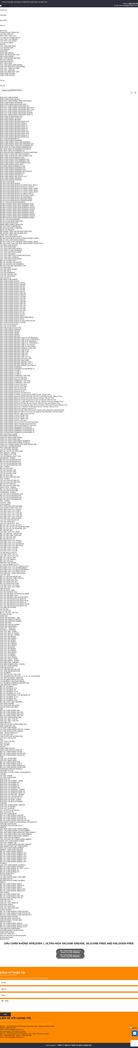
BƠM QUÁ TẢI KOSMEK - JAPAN (11, 781)
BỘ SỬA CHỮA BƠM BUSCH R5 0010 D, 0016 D (17, 187)
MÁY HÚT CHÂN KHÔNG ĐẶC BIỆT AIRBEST (15, 844)
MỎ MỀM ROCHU (6, 879)
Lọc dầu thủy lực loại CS (8, 552)
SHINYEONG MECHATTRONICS (11, 769)
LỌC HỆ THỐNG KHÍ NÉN (9, 449)
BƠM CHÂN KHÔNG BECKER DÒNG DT (14, 128)
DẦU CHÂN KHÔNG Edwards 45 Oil (12, 391)
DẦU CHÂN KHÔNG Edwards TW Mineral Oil (15, 393)
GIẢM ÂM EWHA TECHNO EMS (11, 920)
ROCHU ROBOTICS (7, 873)
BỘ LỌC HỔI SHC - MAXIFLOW (11, 533)
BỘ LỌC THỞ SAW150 (8, 559)
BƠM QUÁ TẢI (5, 779)
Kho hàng (3, 30)
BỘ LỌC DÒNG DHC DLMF (9, 583)
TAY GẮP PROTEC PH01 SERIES (11, 731)
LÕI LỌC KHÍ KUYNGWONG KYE (11, 494)
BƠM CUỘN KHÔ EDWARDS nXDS (12, 157)
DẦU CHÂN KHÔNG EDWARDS (11, 367)
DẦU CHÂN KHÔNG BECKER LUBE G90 (14, 353)
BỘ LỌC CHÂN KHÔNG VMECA (11, 887)
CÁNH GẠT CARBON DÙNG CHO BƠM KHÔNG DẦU (18, 444)
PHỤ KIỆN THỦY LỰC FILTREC (11, 542)
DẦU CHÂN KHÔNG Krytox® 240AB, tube (14, 415)
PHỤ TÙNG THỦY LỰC (8, 36)
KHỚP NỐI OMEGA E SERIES (10, 619)
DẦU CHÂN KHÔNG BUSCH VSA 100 (13, 298)
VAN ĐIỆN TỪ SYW (6, 770)
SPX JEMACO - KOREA (8, 453)
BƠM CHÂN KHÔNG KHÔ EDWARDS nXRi (14, 161)
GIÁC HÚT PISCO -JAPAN (9, 659)
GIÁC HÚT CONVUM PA (8, 813)
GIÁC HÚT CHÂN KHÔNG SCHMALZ (12, 865)
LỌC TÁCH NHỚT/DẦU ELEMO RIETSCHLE (15, 255)
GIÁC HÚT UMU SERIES (8, 657)
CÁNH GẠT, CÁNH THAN (8, 235)
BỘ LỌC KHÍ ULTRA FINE (9, 489)
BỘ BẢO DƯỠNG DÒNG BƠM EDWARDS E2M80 (17, 218)
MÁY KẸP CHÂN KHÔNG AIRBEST (12, 848)
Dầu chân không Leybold (8, 434)
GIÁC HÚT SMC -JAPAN (8, 631)
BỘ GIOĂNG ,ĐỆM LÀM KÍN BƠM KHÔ (13, 233)
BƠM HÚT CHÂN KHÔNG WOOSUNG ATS (14, 106)
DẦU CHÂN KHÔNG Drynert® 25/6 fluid (13, 379)
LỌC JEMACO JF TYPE (8, 454)
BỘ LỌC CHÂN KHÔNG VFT (10, 870)
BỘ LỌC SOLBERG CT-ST (9, 691)
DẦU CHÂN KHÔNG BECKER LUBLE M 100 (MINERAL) (19, 338)
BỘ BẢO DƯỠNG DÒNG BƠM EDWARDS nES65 (17, 205)
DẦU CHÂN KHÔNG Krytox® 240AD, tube (14, 418)
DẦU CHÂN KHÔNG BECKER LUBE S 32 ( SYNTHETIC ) (19, 343)
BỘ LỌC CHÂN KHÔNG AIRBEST (11, 851)
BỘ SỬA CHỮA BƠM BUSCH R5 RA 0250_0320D (17, 195)
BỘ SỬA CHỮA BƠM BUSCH (10, 183)
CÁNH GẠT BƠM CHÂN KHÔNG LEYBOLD (15, 442)
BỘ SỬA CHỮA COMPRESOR (10, 226)
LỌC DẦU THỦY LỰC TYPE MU (11, 516)
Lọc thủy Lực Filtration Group (10, 37)
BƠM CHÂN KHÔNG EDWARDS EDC (13, 168)
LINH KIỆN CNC (5, 722)
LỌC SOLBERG (5, 673)
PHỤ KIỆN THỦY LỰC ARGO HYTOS (13, 571)
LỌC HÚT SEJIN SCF (7, 521)
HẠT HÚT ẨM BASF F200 (9, 595)
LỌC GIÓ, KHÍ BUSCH (7, 276)
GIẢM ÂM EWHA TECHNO (9, 916)
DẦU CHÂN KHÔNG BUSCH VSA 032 (13, 295)
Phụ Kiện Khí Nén (6, 614)
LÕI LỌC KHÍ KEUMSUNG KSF (10, 465)
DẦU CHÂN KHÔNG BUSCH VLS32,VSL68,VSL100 (17, 321)
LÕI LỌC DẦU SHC (6, 734)
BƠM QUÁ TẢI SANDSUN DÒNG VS (12, 793)
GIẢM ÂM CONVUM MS (8, 824)
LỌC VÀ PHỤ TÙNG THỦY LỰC (11, 508)
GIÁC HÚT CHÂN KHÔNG (9, 666)
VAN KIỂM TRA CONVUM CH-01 (11, 825)
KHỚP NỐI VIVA (5, 623)
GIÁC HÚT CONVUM (7, 70)
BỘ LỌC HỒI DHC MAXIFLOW (10, 576)
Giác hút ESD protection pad (9, 810)
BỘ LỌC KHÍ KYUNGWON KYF (10, 496)
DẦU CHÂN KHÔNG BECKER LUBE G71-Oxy (15, 357)
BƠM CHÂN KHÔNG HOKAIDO (10, 178)
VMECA (2, 882)
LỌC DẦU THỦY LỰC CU (8, 554)
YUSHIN (3, 774)
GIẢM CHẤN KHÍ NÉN (7, 73)
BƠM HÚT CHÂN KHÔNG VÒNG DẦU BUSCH (16, 101)
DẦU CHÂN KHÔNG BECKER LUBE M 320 (14, 350)
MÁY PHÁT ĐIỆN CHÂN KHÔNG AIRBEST (14, 829)
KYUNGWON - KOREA (8, 492)
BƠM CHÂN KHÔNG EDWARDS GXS (13, 169)
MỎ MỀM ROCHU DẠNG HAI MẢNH (12, 880)
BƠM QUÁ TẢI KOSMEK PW (10, 788)
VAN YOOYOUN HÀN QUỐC (10, 705)
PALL (2, 740)
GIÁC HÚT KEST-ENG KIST (9, 908)
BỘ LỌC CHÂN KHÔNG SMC (10, 710)
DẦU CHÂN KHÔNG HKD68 (9, 333)
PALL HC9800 (4, 745)
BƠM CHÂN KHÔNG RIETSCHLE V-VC (13, 176)
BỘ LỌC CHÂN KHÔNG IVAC (10, 894)
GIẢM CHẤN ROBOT (7, 932)
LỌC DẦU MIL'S (5, 271)
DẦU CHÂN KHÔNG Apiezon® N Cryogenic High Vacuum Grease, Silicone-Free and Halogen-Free (33, 405)
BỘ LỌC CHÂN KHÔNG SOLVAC (11, 752)
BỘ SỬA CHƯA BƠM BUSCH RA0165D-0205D (16, 199)
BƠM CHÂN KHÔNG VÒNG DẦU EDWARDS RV (16, 145)
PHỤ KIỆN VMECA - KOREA (9, 661)
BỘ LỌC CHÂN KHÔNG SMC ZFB (11, 714)
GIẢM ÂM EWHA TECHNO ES (10, 918)
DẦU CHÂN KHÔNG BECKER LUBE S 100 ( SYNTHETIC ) (20, 339)
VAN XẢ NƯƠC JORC (7, 590)
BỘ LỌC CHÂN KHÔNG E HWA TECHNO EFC (16, 915)
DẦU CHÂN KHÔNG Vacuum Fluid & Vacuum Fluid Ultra (19, 422)
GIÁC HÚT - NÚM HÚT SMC (9, 68)
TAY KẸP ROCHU (6, 875)
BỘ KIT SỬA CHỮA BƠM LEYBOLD (12, 240)
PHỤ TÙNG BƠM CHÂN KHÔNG (11, 65)
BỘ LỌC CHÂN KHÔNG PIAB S (10, 764)
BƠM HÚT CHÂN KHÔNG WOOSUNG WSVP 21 (16, 114)
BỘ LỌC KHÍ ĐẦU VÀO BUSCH (10, 262)
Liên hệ (2, 85)
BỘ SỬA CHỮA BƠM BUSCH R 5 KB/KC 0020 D (16, 193)
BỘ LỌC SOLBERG (6, 686)
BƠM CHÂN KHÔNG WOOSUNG (11, 102)
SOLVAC (3, 746)
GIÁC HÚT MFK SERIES (8, 645)
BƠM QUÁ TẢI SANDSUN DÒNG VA (12, 791)
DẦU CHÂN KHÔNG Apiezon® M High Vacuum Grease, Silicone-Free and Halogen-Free (30, 403)
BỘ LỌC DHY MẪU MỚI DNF (10, 477)
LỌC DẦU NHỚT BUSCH (8, 269)
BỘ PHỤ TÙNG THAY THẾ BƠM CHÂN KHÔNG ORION (19, 242)
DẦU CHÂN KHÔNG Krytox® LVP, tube (13, 420)
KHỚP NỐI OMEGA (6, 53)
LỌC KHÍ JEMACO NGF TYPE (10, 456)
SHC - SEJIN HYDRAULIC (9, 733)
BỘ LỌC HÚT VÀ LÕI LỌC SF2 (10, 525)
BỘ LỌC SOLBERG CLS (8, 688)
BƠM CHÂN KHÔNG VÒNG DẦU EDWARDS (15, 142)
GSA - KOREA (5, 479)
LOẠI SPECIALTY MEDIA (8, 685)
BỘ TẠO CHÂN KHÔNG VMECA (11, 884)
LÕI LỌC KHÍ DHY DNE (8, 473)
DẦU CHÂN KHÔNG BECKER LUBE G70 (14, 355)
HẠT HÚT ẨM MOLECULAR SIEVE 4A (13, 599)
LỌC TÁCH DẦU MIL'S (8, 254)
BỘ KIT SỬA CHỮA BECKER (10, 219)
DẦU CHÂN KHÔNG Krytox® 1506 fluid (13, 377)
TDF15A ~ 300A (5, 503)
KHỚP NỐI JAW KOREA (8, 626)
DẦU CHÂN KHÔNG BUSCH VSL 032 (12, 307)
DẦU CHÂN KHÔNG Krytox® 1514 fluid (13, 384)
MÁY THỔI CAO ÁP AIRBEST (10, 837)
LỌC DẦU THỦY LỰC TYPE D (10, 511)
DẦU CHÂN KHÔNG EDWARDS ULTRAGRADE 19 (17, 429)
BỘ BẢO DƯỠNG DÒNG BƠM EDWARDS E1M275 (17, 216)
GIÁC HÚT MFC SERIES (8, 643)
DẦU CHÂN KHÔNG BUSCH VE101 (12, 319)
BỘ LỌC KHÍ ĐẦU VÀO (8, 260)
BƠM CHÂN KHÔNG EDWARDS (11, 140)
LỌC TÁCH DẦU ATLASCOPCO (11, 259)
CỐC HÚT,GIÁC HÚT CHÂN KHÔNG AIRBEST (16, 839)
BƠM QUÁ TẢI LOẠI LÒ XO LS (10, 798)
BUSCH (2, 44)
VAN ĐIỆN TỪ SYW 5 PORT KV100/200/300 (15, 772)
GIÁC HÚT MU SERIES (8, 650)
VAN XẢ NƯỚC (5, 588)
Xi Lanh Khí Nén (5, 611)
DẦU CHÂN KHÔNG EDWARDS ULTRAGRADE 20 (17, 430)
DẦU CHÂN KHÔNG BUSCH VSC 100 (13, 305)
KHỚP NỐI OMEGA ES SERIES (11, 621)
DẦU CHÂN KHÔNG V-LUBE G (10, 372)
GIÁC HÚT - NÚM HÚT (8, 628)
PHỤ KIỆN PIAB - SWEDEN (9, 662)
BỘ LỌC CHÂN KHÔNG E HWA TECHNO (14, 911)
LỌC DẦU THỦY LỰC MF (9, 549)
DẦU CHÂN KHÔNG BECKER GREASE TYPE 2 (16, 363)
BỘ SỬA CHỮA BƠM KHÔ (9, 223)
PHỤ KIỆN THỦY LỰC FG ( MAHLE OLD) (14, 566)
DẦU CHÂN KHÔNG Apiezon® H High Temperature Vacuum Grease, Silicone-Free (28, 400)
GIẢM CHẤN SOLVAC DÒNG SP (11, 750)
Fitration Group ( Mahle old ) (9, 32)
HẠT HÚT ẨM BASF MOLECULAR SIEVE (14, 597)
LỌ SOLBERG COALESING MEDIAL (12, 681)
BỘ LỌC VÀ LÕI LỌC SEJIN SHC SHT (13, 528)
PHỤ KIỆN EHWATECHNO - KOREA (12, 664)
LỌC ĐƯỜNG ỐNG (6, 48)
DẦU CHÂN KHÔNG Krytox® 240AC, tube (14, 417)
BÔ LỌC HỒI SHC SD (7, 539)
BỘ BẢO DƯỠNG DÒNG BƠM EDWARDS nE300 (17, 211)
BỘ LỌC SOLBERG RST (8, 698)
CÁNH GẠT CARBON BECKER (10, 446)
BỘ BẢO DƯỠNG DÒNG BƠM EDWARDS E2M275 (17, 214)
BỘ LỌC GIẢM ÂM (6, 60)
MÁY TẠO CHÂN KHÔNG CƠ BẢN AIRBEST (15, 831)
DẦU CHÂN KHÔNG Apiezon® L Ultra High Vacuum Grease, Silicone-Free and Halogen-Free (31, 401)
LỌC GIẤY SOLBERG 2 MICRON (11, 678)
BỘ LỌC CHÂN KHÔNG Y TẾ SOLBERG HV (15, 695)
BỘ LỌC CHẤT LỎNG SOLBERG (11, 702)
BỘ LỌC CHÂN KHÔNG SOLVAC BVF (13, 753)
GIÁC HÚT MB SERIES (8, 636)
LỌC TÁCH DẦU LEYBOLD (9, 257)
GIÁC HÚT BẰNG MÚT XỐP (9, 72)
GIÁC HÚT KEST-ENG (7, 906)
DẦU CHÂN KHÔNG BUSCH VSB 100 (13, 303)
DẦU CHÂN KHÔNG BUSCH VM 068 (12, 288)
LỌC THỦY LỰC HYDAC (8, 41)
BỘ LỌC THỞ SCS (6, 561)
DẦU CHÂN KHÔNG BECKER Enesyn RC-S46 (15, 358)
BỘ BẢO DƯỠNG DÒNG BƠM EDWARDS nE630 (17, 212)
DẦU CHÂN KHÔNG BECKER (10, 58)
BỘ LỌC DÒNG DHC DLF (9, 582)
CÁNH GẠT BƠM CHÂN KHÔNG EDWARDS (15, 441)
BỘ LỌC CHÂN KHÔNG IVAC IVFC (12, 896)
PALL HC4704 (4, 743)
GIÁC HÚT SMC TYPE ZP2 (9, 721)
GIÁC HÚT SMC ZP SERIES (9, 633)
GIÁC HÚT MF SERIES (8, 642)
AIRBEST (3, 827)
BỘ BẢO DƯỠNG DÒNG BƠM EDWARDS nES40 (17, 204)
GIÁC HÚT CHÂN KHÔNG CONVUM (12, 805)
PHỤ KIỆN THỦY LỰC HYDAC (10, 509)
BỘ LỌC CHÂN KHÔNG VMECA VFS (12, 889)
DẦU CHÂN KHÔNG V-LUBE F (10, 370)
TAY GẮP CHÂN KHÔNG (8, 728)
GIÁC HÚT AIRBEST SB (8, 843)
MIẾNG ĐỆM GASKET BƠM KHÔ (11, 224)
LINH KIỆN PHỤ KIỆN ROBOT (10, 928)
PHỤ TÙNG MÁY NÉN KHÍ (9, 448)
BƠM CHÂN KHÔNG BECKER (10, 120)
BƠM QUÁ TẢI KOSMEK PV (9, 786)
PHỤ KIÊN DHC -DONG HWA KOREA (12, 573)
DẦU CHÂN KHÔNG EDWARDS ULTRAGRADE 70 (17, 432)
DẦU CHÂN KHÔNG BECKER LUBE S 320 (14, 351)
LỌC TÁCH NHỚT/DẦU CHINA (10, 252)
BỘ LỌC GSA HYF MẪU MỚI (10, 485)
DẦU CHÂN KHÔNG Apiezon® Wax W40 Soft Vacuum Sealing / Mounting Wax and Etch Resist (32, 410)
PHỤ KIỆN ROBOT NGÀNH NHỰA (12, 930)
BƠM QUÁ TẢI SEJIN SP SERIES (11, 801)
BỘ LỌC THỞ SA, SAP (8, 558)
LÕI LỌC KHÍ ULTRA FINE (9, 491)
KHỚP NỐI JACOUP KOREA (10, 624)
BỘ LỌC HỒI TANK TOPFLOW (10, 535)
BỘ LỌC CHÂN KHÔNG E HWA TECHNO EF (15, 913)
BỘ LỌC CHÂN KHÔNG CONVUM (11, 815)
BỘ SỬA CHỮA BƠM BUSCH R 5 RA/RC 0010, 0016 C (19, 185)
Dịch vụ (2, 25)
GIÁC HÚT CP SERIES (8, 655)
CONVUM (3, 803)
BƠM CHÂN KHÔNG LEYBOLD (10, 118)
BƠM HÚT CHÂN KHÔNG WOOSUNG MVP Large (17, 109)
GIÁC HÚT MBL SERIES (8, 638)
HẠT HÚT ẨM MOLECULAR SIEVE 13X (13, 606)
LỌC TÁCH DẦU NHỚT (8, 46)
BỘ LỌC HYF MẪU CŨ (8, 484)
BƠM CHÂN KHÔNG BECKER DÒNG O (13, 125)
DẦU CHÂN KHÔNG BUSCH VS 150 (12, 314)
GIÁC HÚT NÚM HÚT (7, 934)
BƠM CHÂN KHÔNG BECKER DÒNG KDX (14, 133)
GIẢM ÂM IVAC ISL (6, 899)
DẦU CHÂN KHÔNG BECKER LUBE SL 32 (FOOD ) (17, 345)
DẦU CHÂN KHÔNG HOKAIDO (10, 329)
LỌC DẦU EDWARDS (7, 272)
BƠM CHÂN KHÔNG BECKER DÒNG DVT (14, 121)
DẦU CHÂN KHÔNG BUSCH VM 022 (12, 283)
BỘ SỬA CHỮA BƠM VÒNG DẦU (11, 221)
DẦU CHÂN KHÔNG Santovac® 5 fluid (13, 389)
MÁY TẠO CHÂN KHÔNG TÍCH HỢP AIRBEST (16, 834)
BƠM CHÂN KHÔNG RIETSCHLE (11, 175)
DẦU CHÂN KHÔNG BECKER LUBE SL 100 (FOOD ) (18, 346)
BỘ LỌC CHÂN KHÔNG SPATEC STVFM (14, 925)
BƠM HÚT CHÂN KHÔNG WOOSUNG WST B (15, 111)
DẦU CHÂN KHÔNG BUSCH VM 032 (12, 286)
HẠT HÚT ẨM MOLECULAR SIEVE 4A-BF (14, 600)
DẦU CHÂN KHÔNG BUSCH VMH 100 (13, 293)
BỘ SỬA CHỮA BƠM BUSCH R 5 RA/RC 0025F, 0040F (19, 188)
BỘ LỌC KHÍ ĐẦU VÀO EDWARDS (12, 264)
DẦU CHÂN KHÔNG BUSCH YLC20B (12, 322)
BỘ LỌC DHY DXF (6, 468)
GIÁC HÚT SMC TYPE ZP (9, 719)
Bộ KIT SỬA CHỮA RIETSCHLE (11, 236)
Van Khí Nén (4, 609)
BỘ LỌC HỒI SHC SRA (8, 537)
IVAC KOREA (4, 892)
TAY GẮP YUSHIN (6, 776)
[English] (136, 92)
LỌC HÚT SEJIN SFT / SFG (9, 523)
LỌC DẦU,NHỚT (6, 267)
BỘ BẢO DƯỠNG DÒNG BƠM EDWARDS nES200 (17, 209)
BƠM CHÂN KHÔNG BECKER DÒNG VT (14, 126)
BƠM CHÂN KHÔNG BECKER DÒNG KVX (14, 137)
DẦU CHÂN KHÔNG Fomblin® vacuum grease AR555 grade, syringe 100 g (25, 394)
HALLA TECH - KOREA (8, 487)
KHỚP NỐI (3, 51)
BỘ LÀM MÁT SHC (6, 530)
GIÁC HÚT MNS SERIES (8, 652)
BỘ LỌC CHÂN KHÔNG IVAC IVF (11, 898)
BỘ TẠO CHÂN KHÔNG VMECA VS (12, 885)
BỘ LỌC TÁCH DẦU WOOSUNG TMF (13, 266)
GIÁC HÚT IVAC (5, 901)
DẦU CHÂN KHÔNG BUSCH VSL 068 (12, 309)
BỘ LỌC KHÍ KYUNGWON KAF (10, 499)
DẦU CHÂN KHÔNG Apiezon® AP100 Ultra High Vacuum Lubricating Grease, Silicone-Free (31, 396)
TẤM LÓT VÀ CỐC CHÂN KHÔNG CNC (13, 724)
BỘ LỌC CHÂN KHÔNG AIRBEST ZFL (13, 860)
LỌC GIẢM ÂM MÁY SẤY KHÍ (10, 669)
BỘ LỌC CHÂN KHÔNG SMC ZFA (11, 712)
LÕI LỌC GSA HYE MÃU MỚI (10, 482)
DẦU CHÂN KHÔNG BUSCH (9, 281)
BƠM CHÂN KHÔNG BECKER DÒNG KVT (14, 135)
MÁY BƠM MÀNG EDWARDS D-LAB (12, 166)
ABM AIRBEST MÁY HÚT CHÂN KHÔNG (14, 846)
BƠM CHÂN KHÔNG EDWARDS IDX (12, 173)
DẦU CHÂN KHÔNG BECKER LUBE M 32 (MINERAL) (18, 341)
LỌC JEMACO (5, 49)
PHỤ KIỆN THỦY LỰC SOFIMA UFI (12, 544)
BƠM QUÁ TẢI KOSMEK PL (9, 784)
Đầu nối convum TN (7, 812)
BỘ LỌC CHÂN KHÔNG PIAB (10, 762)
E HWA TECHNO (5, 910)
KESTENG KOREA (6, 904)
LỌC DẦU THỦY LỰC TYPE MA (11, 513)
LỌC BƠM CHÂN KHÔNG (9, 245)
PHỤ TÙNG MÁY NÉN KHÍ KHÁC (11, 506)
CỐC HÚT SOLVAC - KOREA (10, 635)
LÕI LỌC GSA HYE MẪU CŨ (9, 480)
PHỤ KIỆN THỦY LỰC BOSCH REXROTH (14, 570)
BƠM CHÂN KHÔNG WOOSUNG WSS (13, 104)
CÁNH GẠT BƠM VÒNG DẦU (10, 439)
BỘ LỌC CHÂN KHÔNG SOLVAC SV (12, 755)
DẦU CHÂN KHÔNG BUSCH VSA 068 (13, 296)
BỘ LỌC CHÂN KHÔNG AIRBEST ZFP (13, 861)
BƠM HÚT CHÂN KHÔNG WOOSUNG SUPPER (16, 113)
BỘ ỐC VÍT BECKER (7, 230)
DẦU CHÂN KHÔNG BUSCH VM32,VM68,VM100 (16, 317)
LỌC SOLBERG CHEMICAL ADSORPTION (14, 683)
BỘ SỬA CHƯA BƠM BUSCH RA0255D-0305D (16, 200)
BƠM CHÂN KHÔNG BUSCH (10, 99)
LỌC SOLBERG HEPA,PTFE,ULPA (12, 679)
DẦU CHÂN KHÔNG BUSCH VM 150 (12, 291)
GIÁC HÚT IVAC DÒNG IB (9, 903)
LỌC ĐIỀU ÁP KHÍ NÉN (8, 607)
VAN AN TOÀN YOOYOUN (9, 707)
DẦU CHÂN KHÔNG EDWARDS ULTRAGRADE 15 (17, 369)
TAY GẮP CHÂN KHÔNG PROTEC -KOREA (15, 729)
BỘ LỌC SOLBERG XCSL (9, 700)
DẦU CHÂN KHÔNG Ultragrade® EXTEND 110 (16, 427)
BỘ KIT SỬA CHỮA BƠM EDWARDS (12, 202)
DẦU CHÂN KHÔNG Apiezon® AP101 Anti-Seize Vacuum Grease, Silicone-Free (27, 398)
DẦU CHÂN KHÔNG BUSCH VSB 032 (13, 300)
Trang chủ (3, 10)
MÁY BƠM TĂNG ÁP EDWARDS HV (12, 151)
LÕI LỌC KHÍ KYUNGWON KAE (11, 497)
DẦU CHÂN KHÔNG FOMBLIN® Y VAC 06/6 (15, 375)
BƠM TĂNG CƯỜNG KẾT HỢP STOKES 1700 (16, 156)
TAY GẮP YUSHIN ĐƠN (8, 777)
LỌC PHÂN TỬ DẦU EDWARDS (11, 250)
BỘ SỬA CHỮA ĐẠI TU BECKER (11, 228)
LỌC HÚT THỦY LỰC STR (9, 556)
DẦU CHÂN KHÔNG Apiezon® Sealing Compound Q (18, 408)
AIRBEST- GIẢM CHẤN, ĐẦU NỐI (11, 849)
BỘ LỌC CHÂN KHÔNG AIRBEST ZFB (13, 858)
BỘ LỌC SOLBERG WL (8, 690)
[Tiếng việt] (132, 92)
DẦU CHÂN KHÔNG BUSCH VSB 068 (13, 302)
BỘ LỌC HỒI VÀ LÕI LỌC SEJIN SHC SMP (15, 527)
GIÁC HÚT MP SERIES (8, 649)
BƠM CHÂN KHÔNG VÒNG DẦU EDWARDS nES (17, 144)
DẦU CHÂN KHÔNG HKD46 (9, 334)
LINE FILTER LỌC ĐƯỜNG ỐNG (11, 736)
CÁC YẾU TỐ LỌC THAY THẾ (10, 674)
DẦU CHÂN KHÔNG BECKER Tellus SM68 (14, 360)
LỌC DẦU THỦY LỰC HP (8, 551)
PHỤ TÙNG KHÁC (6, 63)
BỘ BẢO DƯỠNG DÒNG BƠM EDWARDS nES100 (17, 207)
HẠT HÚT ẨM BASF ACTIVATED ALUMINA (14, 594)
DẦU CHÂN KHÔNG (7, 56)
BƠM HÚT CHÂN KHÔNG (9, 97)
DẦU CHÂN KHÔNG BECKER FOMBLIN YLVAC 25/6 (18, 348)
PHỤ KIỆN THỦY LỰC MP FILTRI (11, 545)
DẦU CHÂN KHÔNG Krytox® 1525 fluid (13, 386)
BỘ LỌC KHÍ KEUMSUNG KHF (10, 460)
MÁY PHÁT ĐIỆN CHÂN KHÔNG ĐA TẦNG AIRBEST (18, 832)
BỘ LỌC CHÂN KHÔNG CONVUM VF (13, 817)
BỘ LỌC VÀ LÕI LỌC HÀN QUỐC (11, 451)
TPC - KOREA (5, 501)
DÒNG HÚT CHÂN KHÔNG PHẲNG (12, 841)
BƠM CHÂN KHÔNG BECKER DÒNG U (13, 123)
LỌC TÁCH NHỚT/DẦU (8, 247)
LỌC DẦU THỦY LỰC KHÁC (9, 585)
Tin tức (2, 80)
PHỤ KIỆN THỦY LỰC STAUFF (10, 540)
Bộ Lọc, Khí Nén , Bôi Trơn (9, 612)
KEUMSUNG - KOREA (7, 458)
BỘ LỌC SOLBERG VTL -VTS (10, 693)
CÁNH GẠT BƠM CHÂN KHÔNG (11, 437)
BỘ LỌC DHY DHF (6, 475)
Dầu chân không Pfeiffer (8, 326)
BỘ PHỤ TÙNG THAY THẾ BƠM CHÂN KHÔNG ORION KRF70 (21, 243)
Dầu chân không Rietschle (9, 324)
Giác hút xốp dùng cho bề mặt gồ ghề (13, 935)
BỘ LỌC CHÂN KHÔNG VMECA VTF (12, 891)
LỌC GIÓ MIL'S (5, 278)
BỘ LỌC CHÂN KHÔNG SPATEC (11, 923)
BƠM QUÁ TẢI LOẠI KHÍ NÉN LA (11, 796)
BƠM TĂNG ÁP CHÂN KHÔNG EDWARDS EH (15, 147)
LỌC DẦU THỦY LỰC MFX (9, 547)
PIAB (1, 757)
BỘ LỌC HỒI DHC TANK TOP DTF (12, 578)
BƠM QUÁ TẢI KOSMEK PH (9, 782)
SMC (1, 709)
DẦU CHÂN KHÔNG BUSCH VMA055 (13, 284)
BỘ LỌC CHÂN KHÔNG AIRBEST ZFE (13, 855)
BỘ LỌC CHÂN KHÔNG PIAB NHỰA (12, 765)
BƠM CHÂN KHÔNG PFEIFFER (11, 180)
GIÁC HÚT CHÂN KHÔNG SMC (11, 717)
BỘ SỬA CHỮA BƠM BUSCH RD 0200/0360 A (16, 197)
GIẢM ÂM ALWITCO (7, 61)
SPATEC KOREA (5, 922)
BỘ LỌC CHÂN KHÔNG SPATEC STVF (13, 927)
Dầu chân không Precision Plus (10, 327)
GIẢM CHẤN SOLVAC (7, 75)
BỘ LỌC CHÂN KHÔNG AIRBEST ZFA (13, 853)
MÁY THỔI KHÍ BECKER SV (9, 139)
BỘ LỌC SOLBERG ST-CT (9, 697)
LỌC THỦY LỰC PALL (7, 741)
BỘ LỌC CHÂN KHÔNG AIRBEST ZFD (13, 856)
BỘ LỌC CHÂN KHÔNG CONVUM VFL (13, 819)
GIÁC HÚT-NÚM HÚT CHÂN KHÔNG (12, 67)
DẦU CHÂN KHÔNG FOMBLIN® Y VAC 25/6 (15, 382)
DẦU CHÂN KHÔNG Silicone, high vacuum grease (17, 413)
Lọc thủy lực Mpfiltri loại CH (9, 564)
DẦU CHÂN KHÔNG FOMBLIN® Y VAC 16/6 (15, 381)
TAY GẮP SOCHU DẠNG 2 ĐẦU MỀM (13, 877)
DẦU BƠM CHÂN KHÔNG (9, 279)
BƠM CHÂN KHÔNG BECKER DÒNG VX (14, 130)
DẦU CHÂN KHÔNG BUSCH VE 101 (12, 312)
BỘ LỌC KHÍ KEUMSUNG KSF (10, 461)
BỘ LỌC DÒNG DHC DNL (9, 580)
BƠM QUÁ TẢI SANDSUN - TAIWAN (12, 789)
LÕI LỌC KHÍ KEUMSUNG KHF (10, 463)
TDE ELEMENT (5, 504)
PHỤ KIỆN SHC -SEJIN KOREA (10, 518)
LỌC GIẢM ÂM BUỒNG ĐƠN (10, 671)
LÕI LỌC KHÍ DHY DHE (8, 472)
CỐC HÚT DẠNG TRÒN (8, 760)
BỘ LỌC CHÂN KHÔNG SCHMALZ (12, 867)
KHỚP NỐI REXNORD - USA (10, 618)
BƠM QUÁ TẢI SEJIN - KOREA (10, 800)
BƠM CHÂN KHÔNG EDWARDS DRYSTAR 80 (16, 171)
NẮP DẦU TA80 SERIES (8, 563)
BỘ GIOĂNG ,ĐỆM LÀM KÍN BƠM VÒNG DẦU (16, 231)
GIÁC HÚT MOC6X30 (7, 647)
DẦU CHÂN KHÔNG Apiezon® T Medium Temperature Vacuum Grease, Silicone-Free (29, 406)
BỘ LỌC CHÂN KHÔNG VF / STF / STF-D (14, 868)
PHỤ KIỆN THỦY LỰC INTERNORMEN (13, 568)
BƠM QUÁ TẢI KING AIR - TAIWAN (12, 794)
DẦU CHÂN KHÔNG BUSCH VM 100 (12, 290)
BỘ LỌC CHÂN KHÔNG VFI (9, 872)
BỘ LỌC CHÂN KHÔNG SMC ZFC (12, 715)
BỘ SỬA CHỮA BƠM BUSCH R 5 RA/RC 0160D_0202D (19, 192)
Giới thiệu (3, 15)
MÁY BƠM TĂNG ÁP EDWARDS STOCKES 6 (15, 149)
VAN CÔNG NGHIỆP (7, 703)
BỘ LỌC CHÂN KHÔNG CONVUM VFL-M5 (14, 820)
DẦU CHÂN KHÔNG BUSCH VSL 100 (12, 310)
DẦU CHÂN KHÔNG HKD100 (10, 331)
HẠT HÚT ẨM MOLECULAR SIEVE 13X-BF (14, 604)
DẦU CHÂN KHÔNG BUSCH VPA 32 (12, 315)
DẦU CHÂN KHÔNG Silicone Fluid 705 (13, 388)
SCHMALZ (3, 863)
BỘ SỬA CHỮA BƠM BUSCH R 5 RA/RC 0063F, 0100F (19, 190)
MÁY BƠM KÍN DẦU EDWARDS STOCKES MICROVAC (19, 152)
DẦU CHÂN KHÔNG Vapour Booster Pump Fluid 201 (18, 424)
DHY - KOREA (5, 466)
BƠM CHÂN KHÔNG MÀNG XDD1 (12, 164)
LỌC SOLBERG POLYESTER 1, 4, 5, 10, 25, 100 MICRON (20, 676)
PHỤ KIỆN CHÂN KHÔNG (9, 436)
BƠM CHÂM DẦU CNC (8, 726)
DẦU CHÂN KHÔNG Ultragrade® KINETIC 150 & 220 (18, 425)
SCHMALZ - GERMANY (8, 630)
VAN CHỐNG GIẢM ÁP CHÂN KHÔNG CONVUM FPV (18, 822)
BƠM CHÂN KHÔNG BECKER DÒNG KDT (14, 132)
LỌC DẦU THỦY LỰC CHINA (10, 587)
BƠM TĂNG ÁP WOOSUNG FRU (11, 116)
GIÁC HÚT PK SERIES (7, 654)
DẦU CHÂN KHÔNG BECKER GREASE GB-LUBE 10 (18, 365)
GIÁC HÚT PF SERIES (7, 806)
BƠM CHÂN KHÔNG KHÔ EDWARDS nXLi (14, 159)
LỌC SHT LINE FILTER (8, 738)
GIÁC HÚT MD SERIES (8, 640)
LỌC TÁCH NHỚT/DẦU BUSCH (11, 248)
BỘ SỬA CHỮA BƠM (7, 181)
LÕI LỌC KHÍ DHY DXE (8, 470)
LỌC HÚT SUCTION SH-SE (9, 520)
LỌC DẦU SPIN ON (6, 34)
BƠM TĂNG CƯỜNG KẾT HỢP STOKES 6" (15, 154)
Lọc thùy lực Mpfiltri (6, 42)
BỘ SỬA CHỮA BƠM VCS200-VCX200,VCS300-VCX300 (19, 238)
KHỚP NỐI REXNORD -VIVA (10, 54)
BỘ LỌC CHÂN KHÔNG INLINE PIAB (12, 767)
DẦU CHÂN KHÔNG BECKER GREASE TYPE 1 (16, 362)
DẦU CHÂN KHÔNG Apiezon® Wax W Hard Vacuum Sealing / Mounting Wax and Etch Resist (31, 412)
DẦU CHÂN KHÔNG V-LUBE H (10, 374)
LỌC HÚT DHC (5, 575)
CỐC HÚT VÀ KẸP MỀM (8, 758)
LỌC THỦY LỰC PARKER (9, 39)
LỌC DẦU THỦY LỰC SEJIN (10, 532)
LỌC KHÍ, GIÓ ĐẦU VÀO (8, 274)
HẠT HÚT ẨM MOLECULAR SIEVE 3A (13, 602)
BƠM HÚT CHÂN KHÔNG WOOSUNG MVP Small (17, 108)
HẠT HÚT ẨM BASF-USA (8, 592)
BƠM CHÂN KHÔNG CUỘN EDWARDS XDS (15, 163)
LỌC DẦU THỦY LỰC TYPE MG (11, 515)
